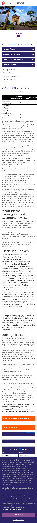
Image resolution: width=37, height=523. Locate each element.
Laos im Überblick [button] (10, 49)
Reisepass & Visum (10, 69)
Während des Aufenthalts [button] (13, 60)
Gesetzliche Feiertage (11, 76)
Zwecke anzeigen (18, 520)
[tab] (18, 49)
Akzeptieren (18, 515)
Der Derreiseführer (9, 44)
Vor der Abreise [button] (9, 65)
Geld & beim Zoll (9, 80)
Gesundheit (8, 73)
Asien (27, 44)
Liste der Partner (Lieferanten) (13, 509)
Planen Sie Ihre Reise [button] (11, 54)
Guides (21, 44)
